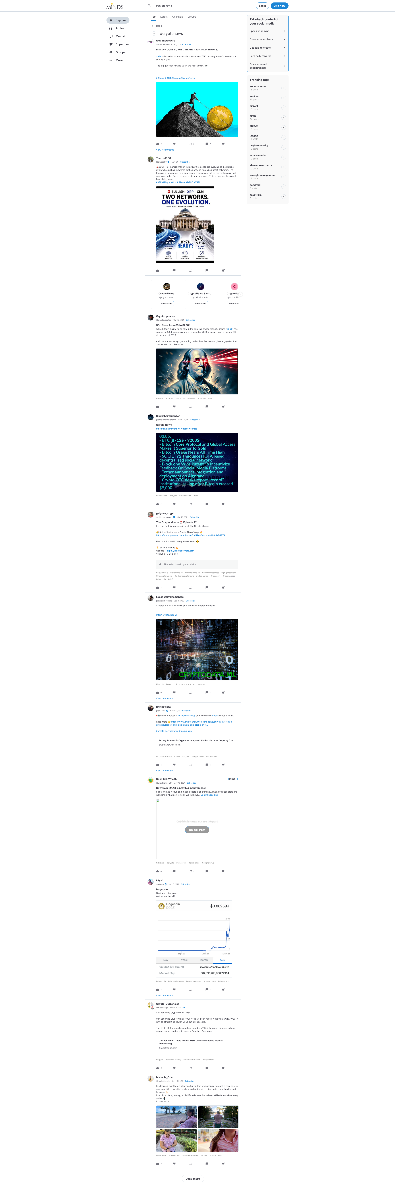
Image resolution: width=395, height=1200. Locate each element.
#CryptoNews (187, 78)
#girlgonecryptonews (184, 576)
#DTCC (189, 182)
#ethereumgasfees (210, 573)
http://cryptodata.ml (166, 614)
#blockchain (162, 428)
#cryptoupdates (205, 398)
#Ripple (166, 182)
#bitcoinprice (202, 576)
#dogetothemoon (176, 981)
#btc (194, 428)
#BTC (168, 78)
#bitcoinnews (176, 573)
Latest (164, 16)
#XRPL (197, 182)
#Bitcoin (160, 78)
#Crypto (175, 78)
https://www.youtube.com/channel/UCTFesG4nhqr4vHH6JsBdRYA (190, 535)
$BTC (159, 56)
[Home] (114, 5)
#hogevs (226, 576)
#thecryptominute (164, 576)
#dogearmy (223, 981)
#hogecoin (215, 576)
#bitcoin (160, 684)
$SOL (229, 329)
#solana (159, 398)
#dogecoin (161, 579)
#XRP (159, 182)
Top (153, 16)
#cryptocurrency (173, 398)
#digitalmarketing (190, 1155)
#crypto (173, 428)
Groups (191, 16)
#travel (204, 1155)
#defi (170, 579)
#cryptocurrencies (191, 1059)
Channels (177, 16)
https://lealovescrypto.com (180, 550)
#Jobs (215, 715)
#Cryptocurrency (186, 715)
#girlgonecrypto (228, 573)
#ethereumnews (192, 573)
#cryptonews (189, 398)
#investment (174, 1155)
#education (161, 1155)
